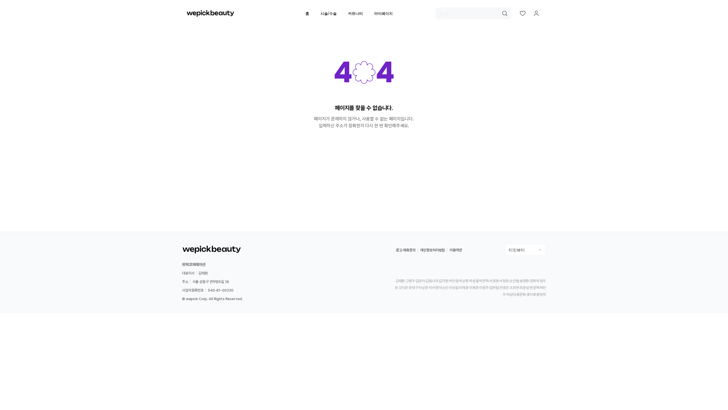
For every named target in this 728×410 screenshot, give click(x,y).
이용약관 (456, 250)
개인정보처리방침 (432, 250)
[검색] (505, 13)
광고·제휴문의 (405, 250)
